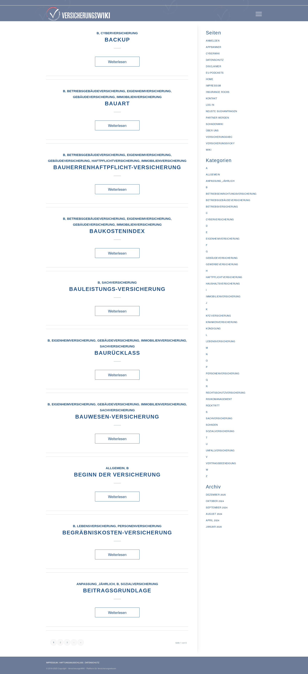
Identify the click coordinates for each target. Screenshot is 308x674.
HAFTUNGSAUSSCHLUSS (71, 662)
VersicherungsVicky (220, 143)
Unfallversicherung (220, 450)
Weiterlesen (117, 61)
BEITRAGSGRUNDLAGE (117, 590)
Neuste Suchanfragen (221, 111)
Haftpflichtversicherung (116, 161)
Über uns (212, 130)
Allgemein (115, 468)
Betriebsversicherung (222, 206)
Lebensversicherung (96, 526)
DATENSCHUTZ (92, 662)
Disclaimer (213, 66)
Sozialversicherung (139, 584)
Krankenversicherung (221, 322)
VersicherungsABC (219, 137)
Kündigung (213, 328)
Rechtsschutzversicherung (225, 392)
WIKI (208, 149)
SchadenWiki (214, 124)
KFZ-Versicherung (218, 315)
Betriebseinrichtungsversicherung (231, 193)
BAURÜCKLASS (117, 353)
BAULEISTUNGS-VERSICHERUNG (117, 289)
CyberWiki (213, 53)
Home (209, 79)
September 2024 (216, 507)
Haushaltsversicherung (223, 283)
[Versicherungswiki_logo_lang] (79, 13)
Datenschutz (215, 59)
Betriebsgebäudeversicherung (96, 91)
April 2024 (212, 520)
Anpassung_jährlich (95, 584)
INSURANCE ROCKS (218, 92)
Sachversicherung (119, 282)
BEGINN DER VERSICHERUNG (117, 475)
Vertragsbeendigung (221, 463)
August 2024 (214, 514)
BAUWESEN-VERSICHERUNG (117, 417)
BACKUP (117, 40)
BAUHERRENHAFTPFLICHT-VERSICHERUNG (117, 167)
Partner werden (217, 117)
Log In (210, 104)
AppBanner (213, 47)
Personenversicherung (139, 526)
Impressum (213, 85)
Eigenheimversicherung (149, 91)
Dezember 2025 (216, 494)
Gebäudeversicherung (94, 97)
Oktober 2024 (215, 501)
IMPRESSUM (52, 662)
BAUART (117, 103)
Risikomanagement (219, 399)
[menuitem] (257, 13)
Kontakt (211, 98)
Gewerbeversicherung (222, 264)
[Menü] (257, 13)
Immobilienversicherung (139, 97)
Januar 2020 (214, 526)
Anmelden (212, 40)
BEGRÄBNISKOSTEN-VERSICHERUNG (117, 532)
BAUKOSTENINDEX (117, 231)
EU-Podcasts (215, 72)
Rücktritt (213, 405)
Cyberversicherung (119, 33)
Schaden (212, 424)
